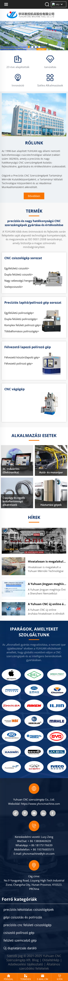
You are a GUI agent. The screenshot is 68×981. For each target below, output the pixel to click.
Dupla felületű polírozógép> (21, 319)
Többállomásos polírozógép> (21, 331)
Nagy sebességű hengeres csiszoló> (25, 280)
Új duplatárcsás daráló (20, 948)
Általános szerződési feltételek (39, 966)
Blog (35, 960)
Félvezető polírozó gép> (18, 363)
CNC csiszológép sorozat (23, 258)
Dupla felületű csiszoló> (18, 274)
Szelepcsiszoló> (13, 286)
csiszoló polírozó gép (18, 933)
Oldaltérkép (50, 960)
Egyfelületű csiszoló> (16, 268)
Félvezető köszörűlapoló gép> (22, 357)
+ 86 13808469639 (39, 841)
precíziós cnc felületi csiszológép (27, 925)
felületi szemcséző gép (20, 940)
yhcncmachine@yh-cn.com (38, 853)
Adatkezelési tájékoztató (25, 964)
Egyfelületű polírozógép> (19, 313)
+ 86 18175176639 (40, 845)
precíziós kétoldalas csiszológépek (28, 909)
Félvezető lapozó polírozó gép (27, 347)
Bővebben (34, 196)
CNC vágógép (14, 389)
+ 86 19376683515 (42, 849)
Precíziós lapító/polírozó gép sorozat (32, 302)
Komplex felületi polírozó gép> (22, 325)
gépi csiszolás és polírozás (22, 917)
